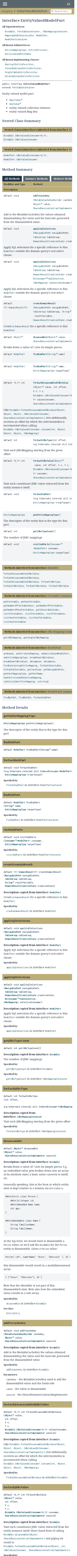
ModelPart (41, 35)
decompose (35, 661)
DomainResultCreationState (48, 241)
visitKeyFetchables (15, 617)
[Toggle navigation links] (5, 3)
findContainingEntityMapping (20, 665)
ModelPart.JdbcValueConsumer (20, 159)
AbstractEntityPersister (19, 64)
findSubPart (40, 354)
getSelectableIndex (47, 609)
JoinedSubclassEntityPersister (23, 68)
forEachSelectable (50, 665)
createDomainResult (44, 303)
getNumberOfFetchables (49, 605)
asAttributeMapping (27, 653)
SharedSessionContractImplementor (53, 208)
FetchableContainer (28, 31)
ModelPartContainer (16, 39)
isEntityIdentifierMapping (19, 681)
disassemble (40, 337)
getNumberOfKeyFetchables (19, 609)
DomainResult (16, 307)
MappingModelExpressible (19, 35)
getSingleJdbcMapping (36, 637)
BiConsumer (39, 278)
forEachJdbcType (42, 440)
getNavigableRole (54, 669)
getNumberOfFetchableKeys (19, 605)
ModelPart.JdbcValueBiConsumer (22, 155)
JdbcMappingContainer (55, 31)
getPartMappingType (15, 673)
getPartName (35, 673)
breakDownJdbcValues (42, 657)
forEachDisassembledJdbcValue (50, 382)
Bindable (10, 31)
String (65, 311)
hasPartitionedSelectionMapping (22, 677)
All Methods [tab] (12, 178)
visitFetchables (13, 613)
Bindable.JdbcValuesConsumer (20, 139)
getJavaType (34, 669)
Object (37, 204)
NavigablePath (42, 233)
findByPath (10, 697)
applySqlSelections (44, 228)
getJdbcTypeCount (43, 531)
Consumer (56, 544)
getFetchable (11, 601)
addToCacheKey (41, 195)
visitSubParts (41, 544)
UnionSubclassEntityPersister (22, 76)
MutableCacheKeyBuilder (48, 200)
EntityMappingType (15, 50)
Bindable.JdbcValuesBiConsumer (22, 135)
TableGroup (39, 237)
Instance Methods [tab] (36, 178)
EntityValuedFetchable (18, 54)
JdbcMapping (40, 282)
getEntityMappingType (45, 514)
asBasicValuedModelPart (55, 653)
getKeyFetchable (30, 601)
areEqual (9, 653)
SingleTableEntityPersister (21, 72)
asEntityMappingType (15, 657)
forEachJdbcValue (43, 460)
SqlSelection (56, 278)
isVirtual (43, 681)
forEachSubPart (42, 494)
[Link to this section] (43, 121)
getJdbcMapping (12, 637)
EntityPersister (38, 50)
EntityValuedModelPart (32, 11)
